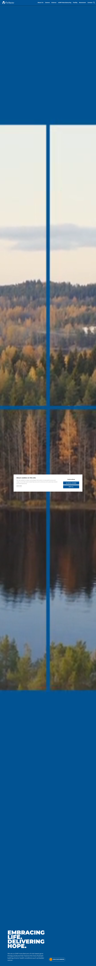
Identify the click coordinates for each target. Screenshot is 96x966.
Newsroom (82, 2)
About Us (40, 2)
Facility (75, 2)
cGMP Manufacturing (64, 2)
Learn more (19, 485)
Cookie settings (71, 479)
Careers (47, 2)
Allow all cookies (71, 483)
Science (53, 2)
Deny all (71, 486)
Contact (90, 2)
